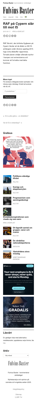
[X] (12, 36)
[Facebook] (10, 36)
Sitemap (19, 394)
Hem (4, 17)
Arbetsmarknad (19, 257)
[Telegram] (7, 36)
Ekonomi (16, 259)
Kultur (15, 193)
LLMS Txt (18, 397)
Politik (15, 182)
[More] (15, 36)
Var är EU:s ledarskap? (11, 122)
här (4, 343)
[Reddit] (4, 36)
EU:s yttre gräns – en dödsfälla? (16, 116)
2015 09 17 (6, 31)
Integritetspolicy (18, 389)
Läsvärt (10, 17)
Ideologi (16, 246)
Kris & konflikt (18, 31)
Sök (17, 17)
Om (21, 17)
